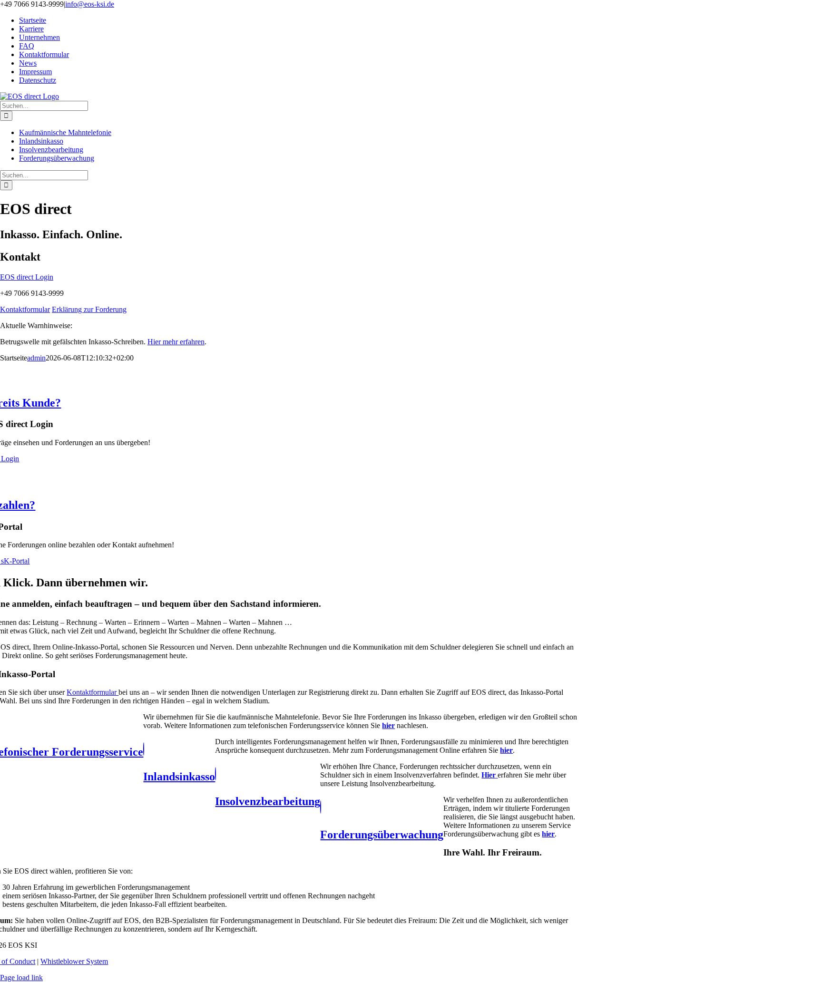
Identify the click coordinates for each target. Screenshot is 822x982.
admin (36, 358)
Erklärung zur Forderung (89, 309)
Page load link (21, 977)
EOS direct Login (26, 277)
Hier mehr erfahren (176, 342)
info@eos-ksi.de (89, 4)
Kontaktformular (25, 309)
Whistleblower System (74, 961)
